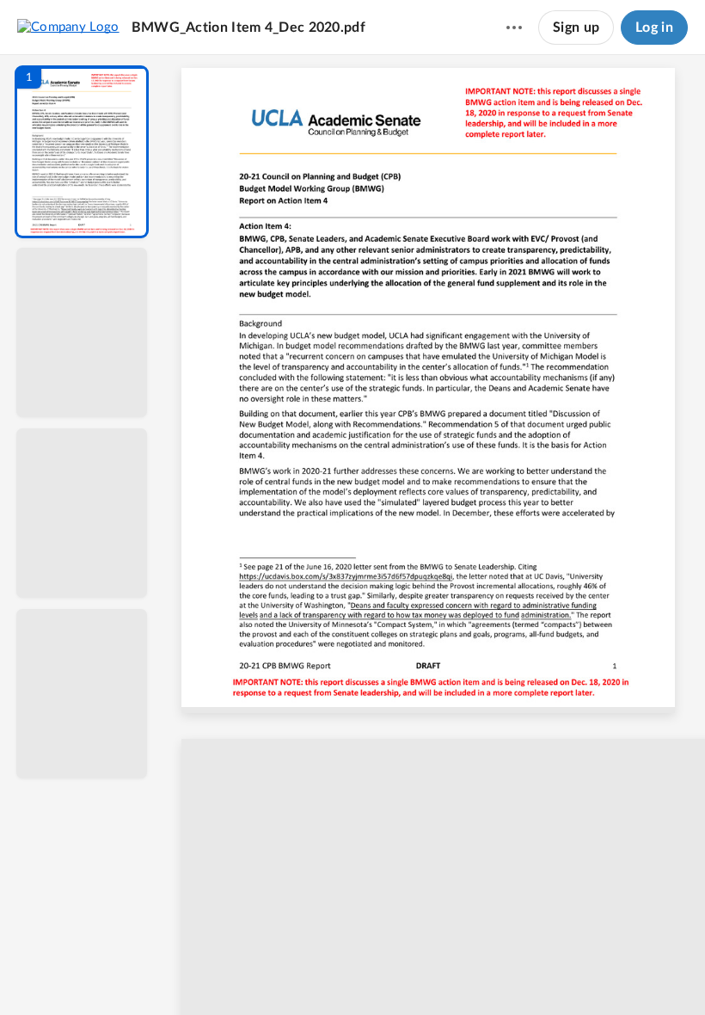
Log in (654, 27)
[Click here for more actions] (514, 27)
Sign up (576, 27)
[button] (81, 152)
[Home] (68, 26)
